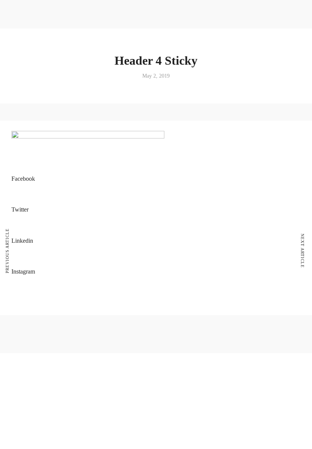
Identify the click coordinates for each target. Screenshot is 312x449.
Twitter (20, 209)
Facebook (23, 178)
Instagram (23, 271)
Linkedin (22, 240)
